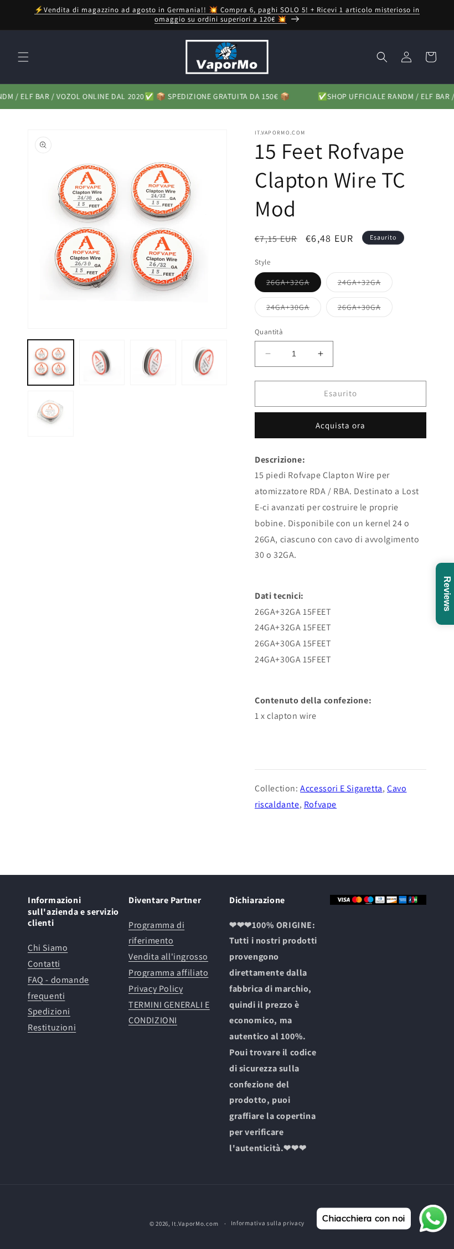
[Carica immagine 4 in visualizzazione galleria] (205, 363)
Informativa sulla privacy (268, 1223)
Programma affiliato (168, 972)
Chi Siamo (48, 947)
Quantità (269, 331)
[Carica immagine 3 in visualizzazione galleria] (153, 363)
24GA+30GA (293, 309)
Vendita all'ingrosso (168, 956)
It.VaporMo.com (195, 1223)
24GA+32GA (365, 284)
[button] (23, 57)
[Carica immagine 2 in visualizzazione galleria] (102, 363)
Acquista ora (340, 425)
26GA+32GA (293, 284)
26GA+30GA (365, 309)
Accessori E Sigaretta (341, 788)
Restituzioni (52, 1027)
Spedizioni (49, 1011)
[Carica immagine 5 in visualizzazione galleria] (51, 414)
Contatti (44, 964)
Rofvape (320, 804)
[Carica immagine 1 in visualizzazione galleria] (51, 363)
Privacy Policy (155, 988)
